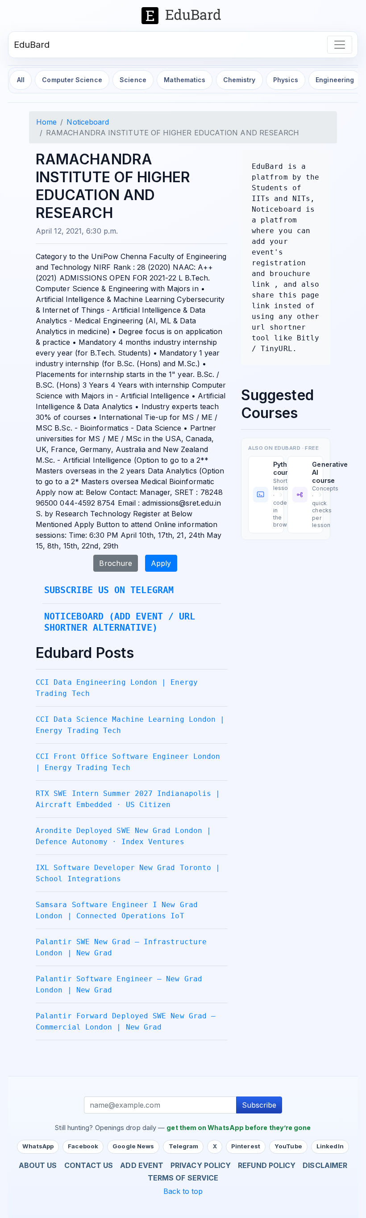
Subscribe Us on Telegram (109, 590)
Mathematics (184, 80)
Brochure (115, 563)
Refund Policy (266, 1165)
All (21, 80)
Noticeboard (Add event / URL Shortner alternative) (119, 622)
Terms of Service (183, 1177)
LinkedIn (330, 1146)
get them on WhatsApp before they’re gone (238, 1127)
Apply (161, 563)
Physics (285, 80)
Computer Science (72, 80)
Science (133, 80)
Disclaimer (325, 1165)
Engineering (335, 80)
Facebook (83, 1146)
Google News (133, 1146)
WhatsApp (38, 1146)
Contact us (88, 1165)
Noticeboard (88, 121)
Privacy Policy (201, 1165)
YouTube (288, 1146)
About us (38, 1165)
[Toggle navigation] (339, 45)
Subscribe (259, 1105)
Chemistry (239, 80)
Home (46, 121)
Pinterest (245, 1146)
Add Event (141, 1165)
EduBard (32, 44)
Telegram (184, 1146)
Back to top (183, 1191)
